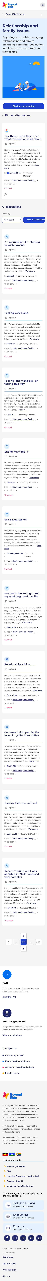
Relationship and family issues (26, 180)
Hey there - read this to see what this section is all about (22, 138)
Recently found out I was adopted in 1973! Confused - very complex (22, 874)
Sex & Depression (15, 519)
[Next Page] (24, 949)
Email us (18, 1226)
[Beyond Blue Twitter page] (31, 1239)
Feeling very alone (16, 312)
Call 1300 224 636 (24, 1203)
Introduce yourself (14, 1055)
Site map (7, 1276)
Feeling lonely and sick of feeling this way (21, 382)
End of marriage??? (17, 451)
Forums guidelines (16, 1166)
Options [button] (42, 14)
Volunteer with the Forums (20, 1186)
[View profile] (22, 130)
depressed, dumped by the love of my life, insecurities (21, 734)
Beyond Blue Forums (9, 4)
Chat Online (20, 1214)
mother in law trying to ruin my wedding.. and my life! (22, 595)
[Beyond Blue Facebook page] (7, 1239)
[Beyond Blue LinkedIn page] (39, 1239)
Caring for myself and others (19, 1067)
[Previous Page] (24, 936)
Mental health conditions (17, 1061)
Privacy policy (9, 1270)
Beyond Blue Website (12, 1095)
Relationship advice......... (20, 664)
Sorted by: (6, 214)
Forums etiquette (15, 1181)
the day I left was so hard (20, 803)
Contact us (8, 1257)
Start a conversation (23, 106)
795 (38, 942)
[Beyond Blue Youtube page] (15, 1239)
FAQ (9, 1171)
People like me (12, 1073)
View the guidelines (12, 1035)
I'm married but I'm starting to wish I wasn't (22, 244)
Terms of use (9, 1263)
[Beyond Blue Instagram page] (23, 1239)
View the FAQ (9, 997)
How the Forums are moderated (23, 1176)
